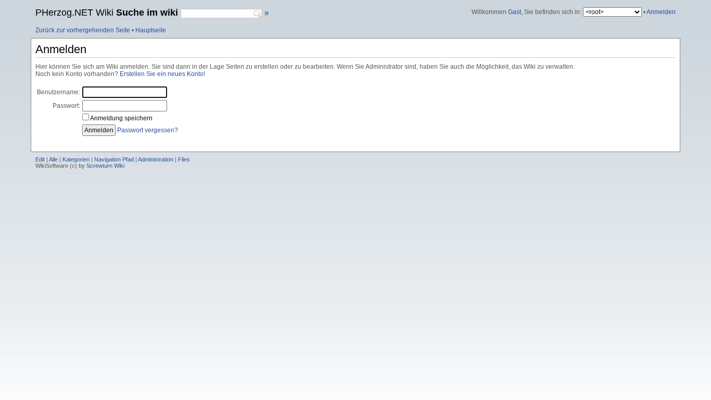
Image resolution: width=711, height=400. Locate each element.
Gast (514, 12)
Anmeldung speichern (121, 118)
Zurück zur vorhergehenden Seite (82, 30)
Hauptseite (150, 30)
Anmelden (661, 12)
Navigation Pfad (114, 159)
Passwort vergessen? (147, 130)
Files (184, 159)
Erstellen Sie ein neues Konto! (162, 74)
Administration (155, 159)
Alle (53, 159)
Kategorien (76, 159)
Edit (40, 159)
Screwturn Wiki (105, 165)
